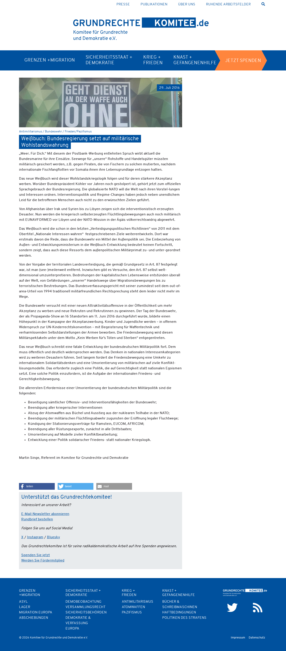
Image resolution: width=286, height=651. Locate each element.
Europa (72, 628)
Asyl (23, 602)
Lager (24, 607)
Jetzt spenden (243, 60)
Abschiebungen (33, 618)
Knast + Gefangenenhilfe (195, 60)
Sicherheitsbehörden (86, 612)
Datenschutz (257, 637)
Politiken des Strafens (184, 618)
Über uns (186, 4)
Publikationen (154, 4)
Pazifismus (132, 612)
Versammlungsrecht (85, 607)
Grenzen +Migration (49, 60)
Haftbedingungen (179, 612)
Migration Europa (35, 612)
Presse (123, 4)
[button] (37, 486)
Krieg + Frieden (153, 60)
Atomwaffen (133, 607)
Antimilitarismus (137, 602)
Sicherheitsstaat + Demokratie (109, 60)
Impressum (238, 637)
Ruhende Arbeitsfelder (228, 4)
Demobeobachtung (83, 602)
